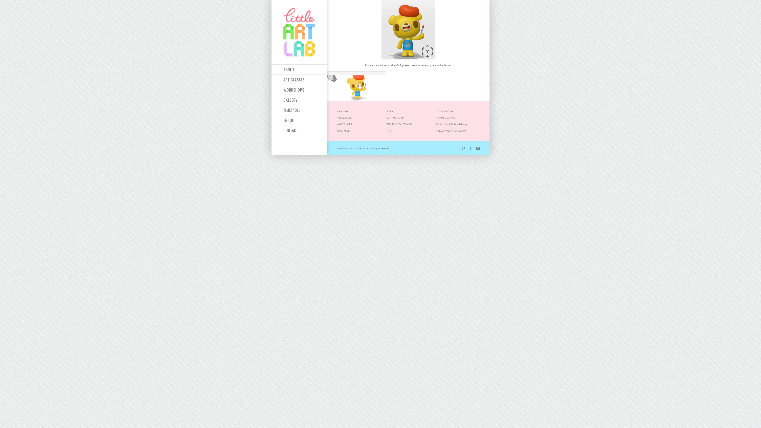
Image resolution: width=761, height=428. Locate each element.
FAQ (388, 130)
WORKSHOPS (344, 124)
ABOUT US (342, 111)
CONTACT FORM (395, 117)
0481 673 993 (447, 117)
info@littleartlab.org (455, 124)
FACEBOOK (460, 130)
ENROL (390, 111)
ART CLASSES (344, 117)
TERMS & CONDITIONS (399, 124)
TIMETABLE (343, 130)
